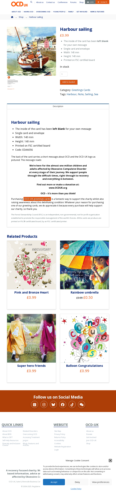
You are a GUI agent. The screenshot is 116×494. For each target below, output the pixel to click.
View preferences (100, 482)
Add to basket (68, 82)
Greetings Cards (81, 90)
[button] (110, 460)
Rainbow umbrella (85, 292)
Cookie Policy (76, 489)
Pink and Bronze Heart (31, 292)
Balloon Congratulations (84, 366)
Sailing (89, 94)
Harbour (72, 94)
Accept (54, 482)
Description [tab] (58, 106)
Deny (77, 482)
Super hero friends (31, 366)
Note (81, 94)
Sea (96, 94)
